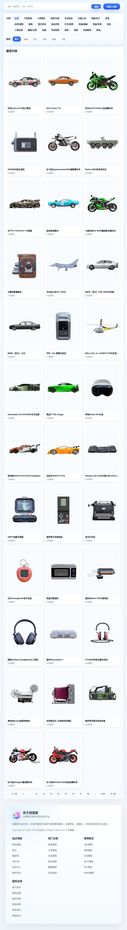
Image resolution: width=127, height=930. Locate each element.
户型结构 (28, 18)
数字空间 (16, 872)
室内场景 (52, 861)
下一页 (113, 794)
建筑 (31, 24)
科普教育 (87, 30)
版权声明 (16, 898)
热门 (35, 39)
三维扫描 (19, 30)
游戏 (67, 30)
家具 (107, 18)
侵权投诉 (16, 915)
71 (36, 794)
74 (58, 794)
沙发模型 (52, 850)
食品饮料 (55, 24)
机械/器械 (83, 24)
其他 (109, 24)
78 (88, 794)
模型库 (15, 855)
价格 (44, 39)
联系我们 (16, 910)
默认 (17, 39)
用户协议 (16, 887)
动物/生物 (54, 18)
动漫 (44, 30)
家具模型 (52, 844)
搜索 (96, 7)
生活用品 (69, 18)
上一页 (14, 794)
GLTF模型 (89, 861)
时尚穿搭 (55, 30)
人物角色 (41, 18)
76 (73, 794)
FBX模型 (88, 850)
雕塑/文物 (32, 30)
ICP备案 (70, 830)
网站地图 (16, 844)
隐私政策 (16, 893)
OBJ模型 (88, 844)
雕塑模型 (52, 867)
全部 (17, 18)
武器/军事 (97, 24)
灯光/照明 (69, 24)
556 (103, 794)
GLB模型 (88, 855)
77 (81, 794)
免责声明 (16, 904)
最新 (26, 39)
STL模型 (88, 867)
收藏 (54, 39)
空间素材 (52, 872)
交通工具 (82, 18)
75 (66, 794)
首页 (14, 850)
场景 (76, 30)
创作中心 (16, 867)
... (29, 794)
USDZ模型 (89, 872)
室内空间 (42, 24)
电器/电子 (95, 18)
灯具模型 (52, 855)
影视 (98, 30)
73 (51, 794)
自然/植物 (19, 24)
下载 (63, 39)
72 (44, 794)
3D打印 (16, 861)
